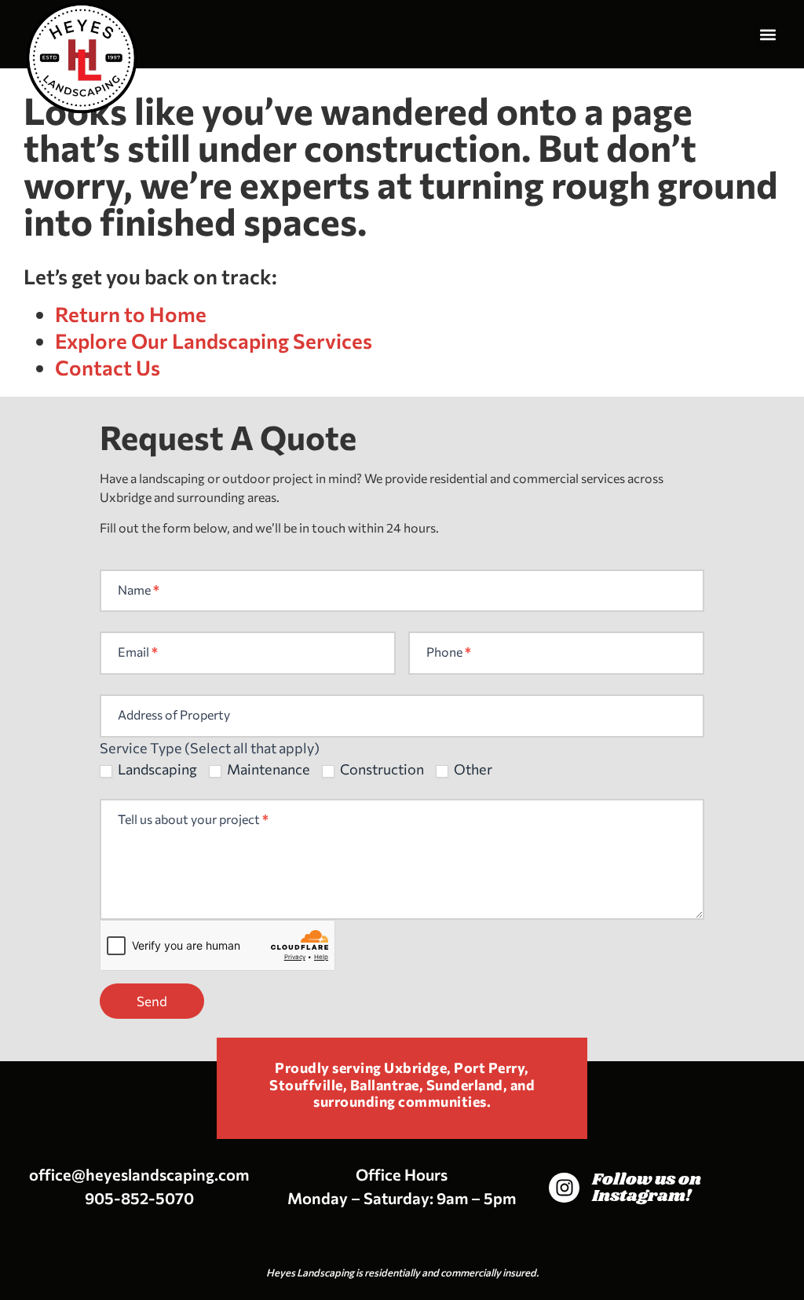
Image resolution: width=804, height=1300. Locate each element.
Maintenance (267, 769)
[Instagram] (564, 1188)
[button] (767, 34)
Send (152, 1001)
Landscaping (156, 769)
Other (471, 769)
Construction (381, 769)
